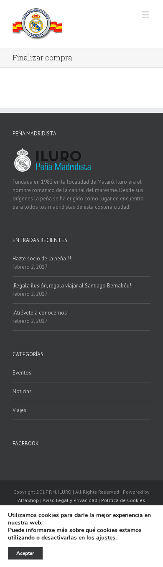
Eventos (22, 372)
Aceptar (25, 553)
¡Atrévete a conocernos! (41, 312)
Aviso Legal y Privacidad (70, 500)
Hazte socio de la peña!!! (42, 258)
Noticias (22, 391)
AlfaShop (28, 500)
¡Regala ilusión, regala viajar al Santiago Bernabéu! (72, 285)
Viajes (19, 410)
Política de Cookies (123, 500)
